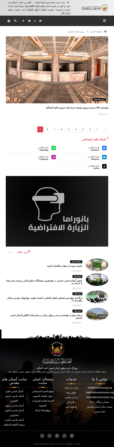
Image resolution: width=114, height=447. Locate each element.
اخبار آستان (77, 276)
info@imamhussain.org (100, 387)
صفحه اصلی (96, 31)
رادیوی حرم (71, 406)
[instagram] (49, 435)
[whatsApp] (35, 21)
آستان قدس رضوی (14, 405)
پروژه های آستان (76, 31)
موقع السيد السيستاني (43, 391)
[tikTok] (42, 435)
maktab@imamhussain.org (100, 392)
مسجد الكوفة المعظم (14, 424)
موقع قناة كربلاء (43, 410)
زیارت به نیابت (71, 387)
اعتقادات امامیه (76, 262)
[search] (15, 20)
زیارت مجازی (71, 397)
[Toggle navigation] (104, 21)
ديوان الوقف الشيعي (43, 396)
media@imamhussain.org (99, 397)
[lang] (9, 20)
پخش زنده (71, 392)
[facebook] (40, 21)
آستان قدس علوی (14, 391)
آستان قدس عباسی (14, 420)
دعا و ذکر (71, 402)
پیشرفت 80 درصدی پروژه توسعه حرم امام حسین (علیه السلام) (77, 107)
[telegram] (29, 21)
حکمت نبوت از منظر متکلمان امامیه (64, 266)
